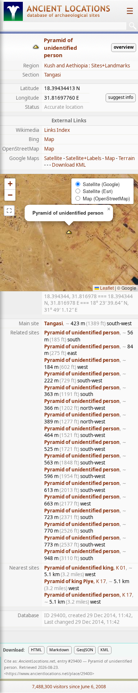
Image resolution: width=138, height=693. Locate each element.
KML (104, 649)
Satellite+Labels (83, 158)
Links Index (57, 130)
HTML (36, 649)
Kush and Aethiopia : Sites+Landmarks (87, 65)
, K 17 (75, 581)
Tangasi (52, 74)
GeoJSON (85, 649)
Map (49, 139)
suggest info (120, 97)
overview (124, 47)
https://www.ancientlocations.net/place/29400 (49, 673)
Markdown (59, 649)
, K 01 (85, 567)
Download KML (69, 165)
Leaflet (106, 288)
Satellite (53, 158)
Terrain (126, 158)
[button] (69, 233)
